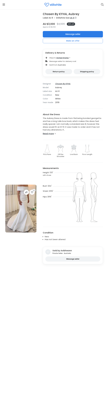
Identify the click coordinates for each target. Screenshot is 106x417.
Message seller (72, 34)
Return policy (59, 71)
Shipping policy (87, 71)
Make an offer (73, 40)
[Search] (102, 4)
